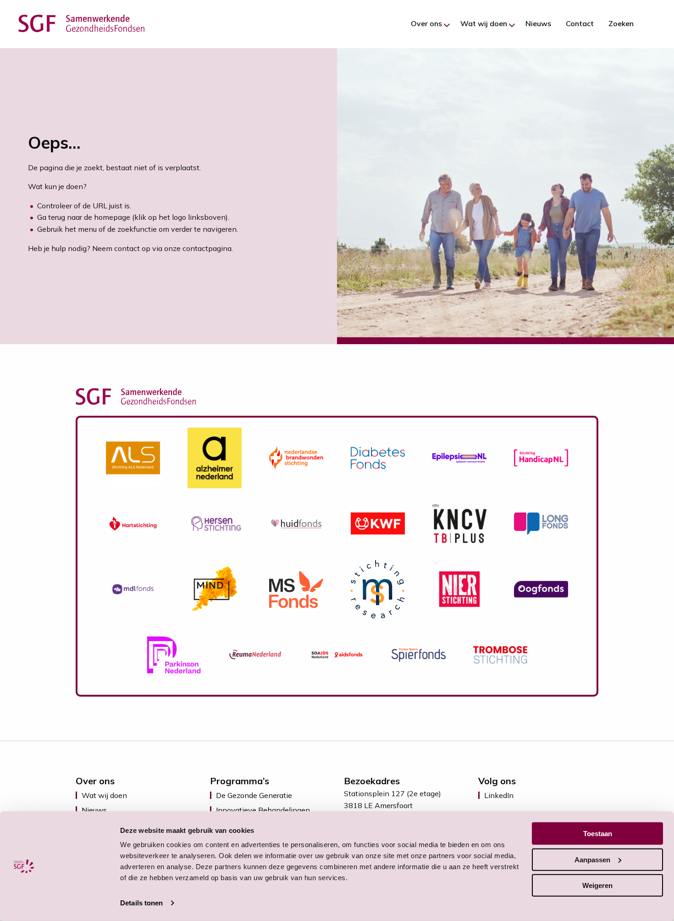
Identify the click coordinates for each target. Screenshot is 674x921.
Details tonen (141, 903)
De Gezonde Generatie (254, 795)
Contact (580, 23)
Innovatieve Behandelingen (263, 810)
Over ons (426, 23)
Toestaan (597, 833)
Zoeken (621, 23)
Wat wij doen (483, 23)
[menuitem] (428, 23)
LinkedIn (499, 795)
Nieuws (538, 23)
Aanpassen (592, 859)
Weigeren (597, 885)
